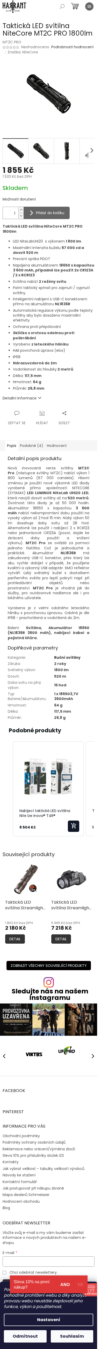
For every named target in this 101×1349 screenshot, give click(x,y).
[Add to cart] (73, 826)
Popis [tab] (11, 445)
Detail (15, 939)
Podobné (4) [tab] (31, 445)
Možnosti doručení (19, 199)
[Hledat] (62, 6)
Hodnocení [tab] (57, 445)
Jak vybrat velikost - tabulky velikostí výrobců (43, 1166)
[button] (8, 789)
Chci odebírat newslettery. (33, 1270)
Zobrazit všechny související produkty (49, 965)
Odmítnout (25, 1336)
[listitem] (48, 789)
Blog (6, 1206)
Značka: (23, 52)
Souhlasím (72, 1336)
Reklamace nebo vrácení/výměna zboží (39, 1147)
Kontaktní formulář (20, 1179)
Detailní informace (20, 398)
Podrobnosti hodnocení (72, 47)
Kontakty (11, 1160)
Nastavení (48, 1320)
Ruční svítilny (67, 657)
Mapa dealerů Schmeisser (26, 1192)
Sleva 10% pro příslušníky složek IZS (33, 1153)
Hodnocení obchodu (21, 1199)
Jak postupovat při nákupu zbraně (33, 1186)
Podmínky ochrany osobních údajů (34, 1140)
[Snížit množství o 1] (21, 216)
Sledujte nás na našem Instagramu (50, 994)
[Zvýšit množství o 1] (21, 210)
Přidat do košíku (50, 212)
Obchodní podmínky (21, 1133)
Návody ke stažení (19, 1173)
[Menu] (89, 6)
